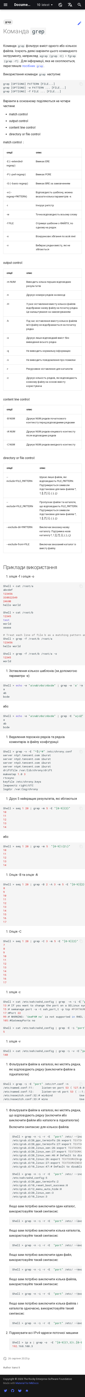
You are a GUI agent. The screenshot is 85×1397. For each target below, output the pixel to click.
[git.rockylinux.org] (20, 1391)
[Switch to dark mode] (60, 5)
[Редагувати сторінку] (79, 23)
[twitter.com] (5, 1391)
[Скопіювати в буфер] (81, 84)
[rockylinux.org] (27, 1391)
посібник (32, 66)
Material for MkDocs (27, 1383)
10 (43, 5)
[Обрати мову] (70, 5)
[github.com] (12, 1391)
